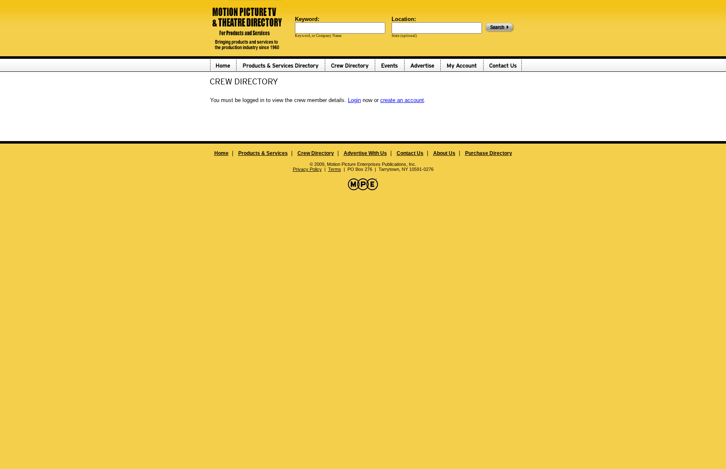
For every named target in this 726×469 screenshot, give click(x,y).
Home (221, 153)
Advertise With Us (365, 153)
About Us (444, 153)
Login (354, 100)
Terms (334, 169)
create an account (402, 100)
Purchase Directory (488, 153)
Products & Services (263, 153)
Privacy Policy (307, 169)
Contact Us (410, 153)
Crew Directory (315, 153)
